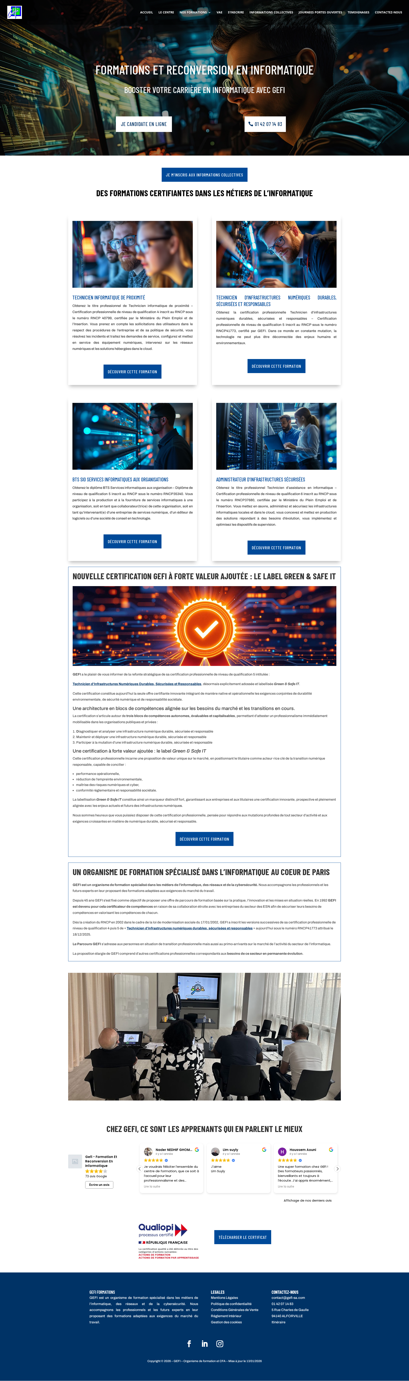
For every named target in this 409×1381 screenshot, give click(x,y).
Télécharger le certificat (243, 1237)
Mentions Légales (224, 1297)
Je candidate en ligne (144, 124)
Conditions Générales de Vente (234, 1310)
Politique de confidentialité (231, 1304)
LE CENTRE (166, 12)
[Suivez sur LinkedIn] (204, 1344)
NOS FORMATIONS (193, 12)
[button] (140, 1169)
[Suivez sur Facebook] (189, 1344)
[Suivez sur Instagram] (220, 1344)
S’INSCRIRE (236, 12)
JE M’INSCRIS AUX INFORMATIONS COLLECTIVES (204, 174)
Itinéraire (278, 1322)
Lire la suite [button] (219, 1187)
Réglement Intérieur (226, 1316)
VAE (219, 12)
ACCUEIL (146, 12)
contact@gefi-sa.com (288, 1297)
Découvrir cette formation (132, 371)
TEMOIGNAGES (358, 12)
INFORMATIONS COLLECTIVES (271, 12)
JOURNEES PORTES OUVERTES (320, 12)
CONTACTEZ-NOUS (388, 12)
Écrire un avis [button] (99, 1185)
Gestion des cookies (226, 1322)
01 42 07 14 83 (268, 124)
